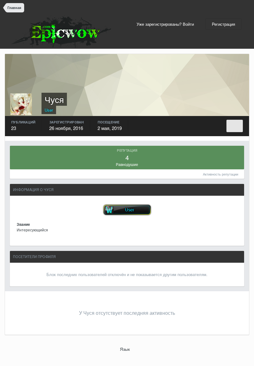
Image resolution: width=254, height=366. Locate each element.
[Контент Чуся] (234, 126)
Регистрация (223, 24)
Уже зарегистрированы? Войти (166, 24)
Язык (125, 349)
